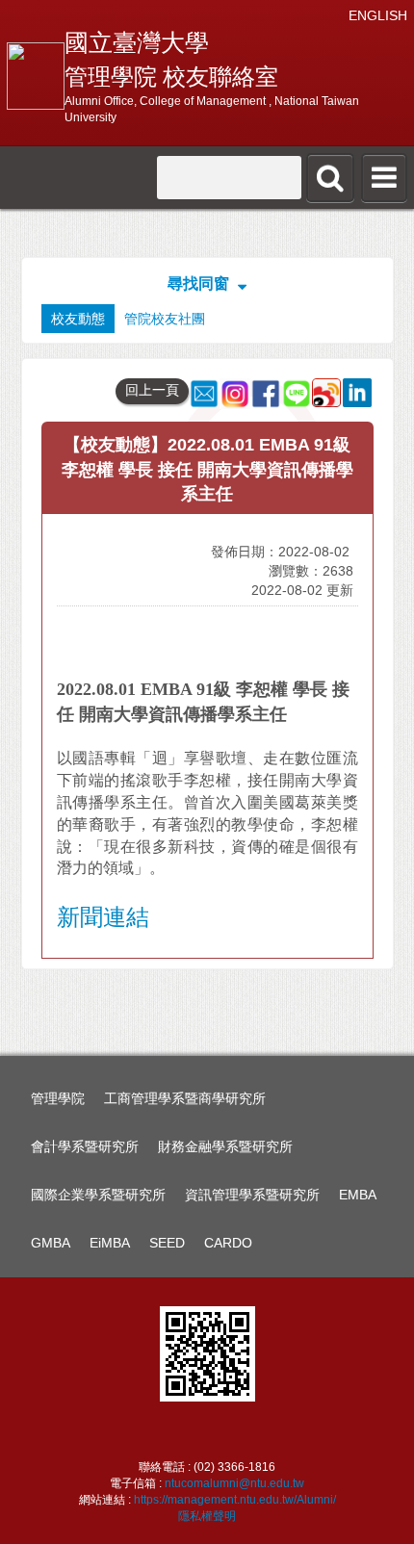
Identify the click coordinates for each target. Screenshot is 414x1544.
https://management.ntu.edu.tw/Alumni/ (235, 1499)
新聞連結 (103, 917)
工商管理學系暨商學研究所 (185, 1098)
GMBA (50, 1242)
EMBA (357, 1194)
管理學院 (58, 1098)
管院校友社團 (164, 318)
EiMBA (110, 1242)
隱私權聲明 (207, 1516)
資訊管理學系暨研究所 (252, 1194)
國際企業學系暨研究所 (98, 1194)
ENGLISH (378, 15)
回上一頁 (152, 390)
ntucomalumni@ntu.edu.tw (234, 1483)
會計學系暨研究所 (85, 1146)
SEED (167, 1242)
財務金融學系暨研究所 (225, 1146)
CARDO (228, 1242)
